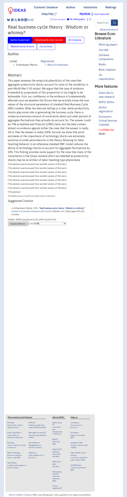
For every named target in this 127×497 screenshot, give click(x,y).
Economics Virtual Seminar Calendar (108, 120)
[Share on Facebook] (19, 19)
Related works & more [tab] (22, 46)
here (17, 339)
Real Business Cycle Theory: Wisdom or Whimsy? (64, 275)
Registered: (47, 61)
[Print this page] (32, 19)
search (12, 259)
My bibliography (77, 19)
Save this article (59, 19)
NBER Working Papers (27, 278)
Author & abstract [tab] (20, 40)
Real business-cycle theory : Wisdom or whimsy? (62, 208)
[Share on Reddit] (22, 19)
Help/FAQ (48, 13)
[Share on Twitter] (15, 19)
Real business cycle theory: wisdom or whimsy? (65, 285)
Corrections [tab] (46, 46)
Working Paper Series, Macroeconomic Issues (37, 288)
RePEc (20, 495)
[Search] (114, 23)
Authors (70, 7)
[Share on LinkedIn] (25, 19)
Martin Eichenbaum (57, 65)
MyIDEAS (94, 13)
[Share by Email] (29, 19)
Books (102, 64)
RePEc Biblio (106, 102)
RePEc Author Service (17, 367)
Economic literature (46, 7)
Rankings (110, 7)
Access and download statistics (22, 311)
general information (75, 327)
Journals (103, 49)
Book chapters (107, 69)
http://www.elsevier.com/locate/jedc (59, 379)
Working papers (108, 44)
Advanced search (109, 29)
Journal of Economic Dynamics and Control (31, 211)
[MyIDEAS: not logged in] (88, 19)
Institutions (90, 7)
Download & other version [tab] (49, 40)
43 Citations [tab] (74, 40)
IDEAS (11, 495)
